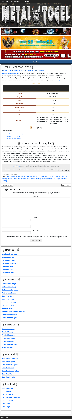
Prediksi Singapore (8, 335)
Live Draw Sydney (15, 1)
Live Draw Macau (8, 257)
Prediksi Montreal (8, 341)
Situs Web (36, 230)
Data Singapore (7, 394)
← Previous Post (7, 185)
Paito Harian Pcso (8, 308)
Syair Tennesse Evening (33, 179)
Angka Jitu (14, 176)
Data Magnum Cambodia (11, 397)
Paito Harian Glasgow (9, 318)
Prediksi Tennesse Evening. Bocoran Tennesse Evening (36, 176)
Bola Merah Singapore (10, 365)
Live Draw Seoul (7, 266)
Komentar (36, 196)
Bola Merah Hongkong (10, 358)
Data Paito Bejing (8, 296)
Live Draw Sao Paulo (9, 263)
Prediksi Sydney (7, 332)
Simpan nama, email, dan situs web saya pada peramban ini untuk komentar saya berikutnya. (37, 237)
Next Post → (66, 185)
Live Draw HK (5, 1)
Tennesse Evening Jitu (49, 179)
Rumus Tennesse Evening (16, 179)
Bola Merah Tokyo (8, 374)
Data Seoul (6, 404)
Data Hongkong (7, 388)
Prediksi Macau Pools (9, 344)
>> (46, 128)
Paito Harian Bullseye (9, 315)
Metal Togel (7, 70)
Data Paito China (8, 305)
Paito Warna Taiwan (9, 293)
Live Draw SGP (26, 1)
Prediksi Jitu (30, 70)
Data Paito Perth (8, 299)
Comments (40, 70)
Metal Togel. (57, 80)
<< (26, 128)
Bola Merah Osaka (8, 377)
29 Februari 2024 (18, 70)
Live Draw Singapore (9, 260)
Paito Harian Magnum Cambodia (13, 311)
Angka (8, 176)
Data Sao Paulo (7, 401)
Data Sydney (6, 391)
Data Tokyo (6, 407)
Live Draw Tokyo (7, 269)
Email (36, 224)
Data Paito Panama (9, 302)
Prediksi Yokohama (9, 338)
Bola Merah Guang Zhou (10, 371)
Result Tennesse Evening (13, 138)
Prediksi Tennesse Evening (17, 67)
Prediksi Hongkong (8, 329)
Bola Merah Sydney (8, 362)
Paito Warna (36, 62)
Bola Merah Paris (8, 368)
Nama (36, 218)
